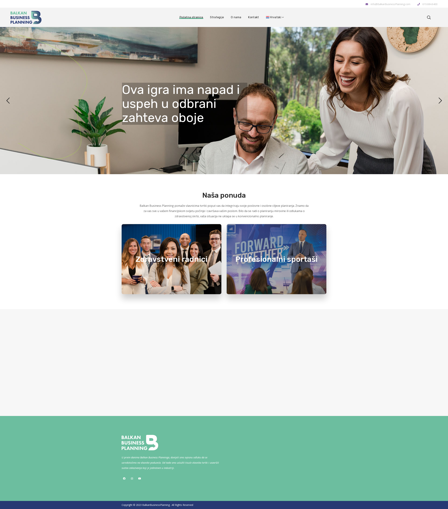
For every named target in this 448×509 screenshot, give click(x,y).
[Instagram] (132, 478)
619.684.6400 (430, 4)
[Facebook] (124, 478)
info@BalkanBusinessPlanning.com (390, 4)
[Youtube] (139, 478)
